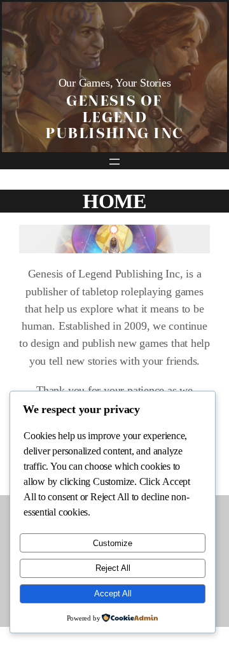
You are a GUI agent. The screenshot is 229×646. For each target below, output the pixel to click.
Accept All (113, 593)
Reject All (112, 568)
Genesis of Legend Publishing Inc (114, 115)
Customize (112, 543)
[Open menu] (114, 161)
